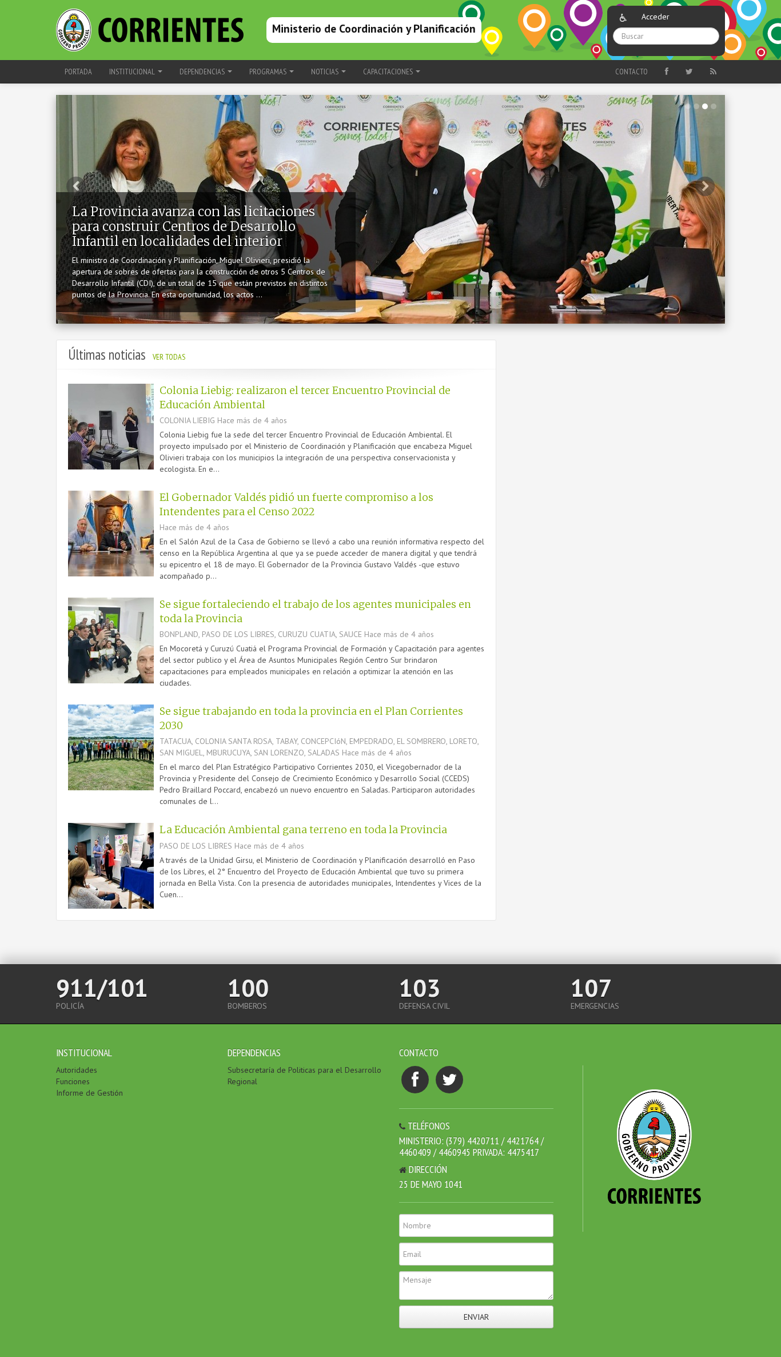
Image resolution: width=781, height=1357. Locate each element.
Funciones (73, 1081)
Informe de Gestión (89, 1093)
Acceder (655, 16)
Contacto (631, 71)
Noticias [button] (325, 71)
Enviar (476, 1317)
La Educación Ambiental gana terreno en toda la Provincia (303, 829)
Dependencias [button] (203, 71)
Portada (78, 71)
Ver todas (169, 357)
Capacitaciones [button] (389, 71)
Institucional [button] (133, 71)
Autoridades (76, 1070)
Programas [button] (268, 71)
